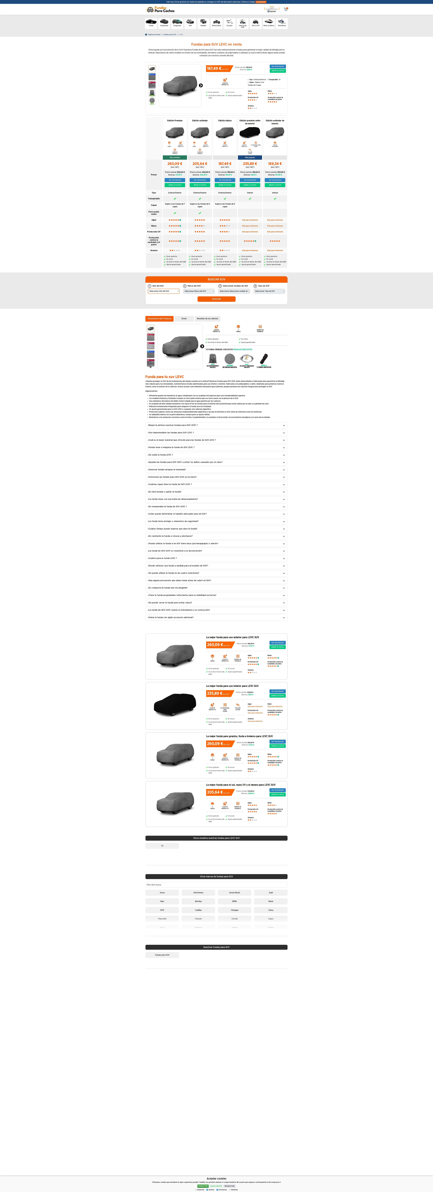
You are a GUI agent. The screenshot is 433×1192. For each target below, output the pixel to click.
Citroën (234, 919)
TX (162, 846)
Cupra (270, 919)
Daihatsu (198, 928)
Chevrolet (162, 919)
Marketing (234, 1190)
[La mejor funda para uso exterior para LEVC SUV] (175, 655)
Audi (271, 893)
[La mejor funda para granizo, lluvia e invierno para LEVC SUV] (175, 754)
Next (201, 85)
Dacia (162, 928)
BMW (234, 901)
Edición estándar (200, 121)
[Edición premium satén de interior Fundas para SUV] (250, 132)
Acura (162, 893)
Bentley (198, 901)
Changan (234, 910)
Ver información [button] (278, 66)
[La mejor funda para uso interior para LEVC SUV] (175, 705)
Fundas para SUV (169, 34)
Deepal (235, 928)
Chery (270, 910)
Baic (162, 901)
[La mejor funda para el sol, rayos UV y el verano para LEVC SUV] (175, 803)
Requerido (200, 1190)
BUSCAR (216, 299)
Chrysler (198, 919)
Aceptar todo (203, 1186)
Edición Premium (174, 121)
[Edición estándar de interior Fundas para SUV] (275, 132)
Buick (270, 901)
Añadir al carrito (278, 71)
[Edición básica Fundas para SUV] (225, 132)
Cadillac (198, 910)
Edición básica (224, 121)
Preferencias (223, 1190)
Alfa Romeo (198, 893)
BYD (162, 910)
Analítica (211, 1190)
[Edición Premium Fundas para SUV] (175, 132)
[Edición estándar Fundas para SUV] (200, 132)
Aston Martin (234, 893)
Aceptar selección (216, 1186)
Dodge (271, 928)
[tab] (159, 319)
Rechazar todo (230, 1186)
